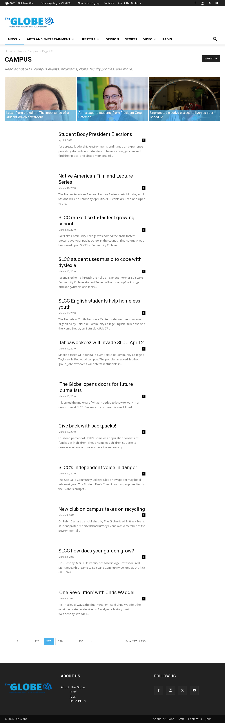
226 (37, 641)
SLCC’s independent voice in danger (97, 467)
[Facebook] (195, 3)
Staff (73, 692)
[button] (215, 39)
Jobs (73, 696)
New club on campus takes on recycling (101, 509)
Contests (109, 3)
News (12, 39)
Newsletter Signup (89, 3)
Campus (33, 51)
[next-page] (91, 641)
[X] (209, 3)
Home (9, 51)
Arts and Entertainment (49, 39)
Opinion (112, 39)
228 (60, 641)
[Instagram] (202, 3)
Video (147, 39)
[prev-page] (8, 641)
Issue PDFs (78, 701)
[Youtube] (217, 3)
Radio (167, 39)
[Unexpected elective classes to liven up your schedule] (184, 112)
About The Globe (128, 3)
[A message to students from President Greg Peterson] (112, 99)
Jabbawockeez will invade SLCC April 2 (101, 342)
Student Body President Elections (95, 134)
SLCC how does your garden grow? (96, 551)
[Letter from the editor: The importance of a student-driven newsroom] (40, 99)
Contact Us (195, 719)
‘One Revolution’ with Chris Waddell (97, 592)
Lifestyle (88, 39)
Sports (131, 39)
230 (81, 641)
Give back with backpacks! (87, 426)
